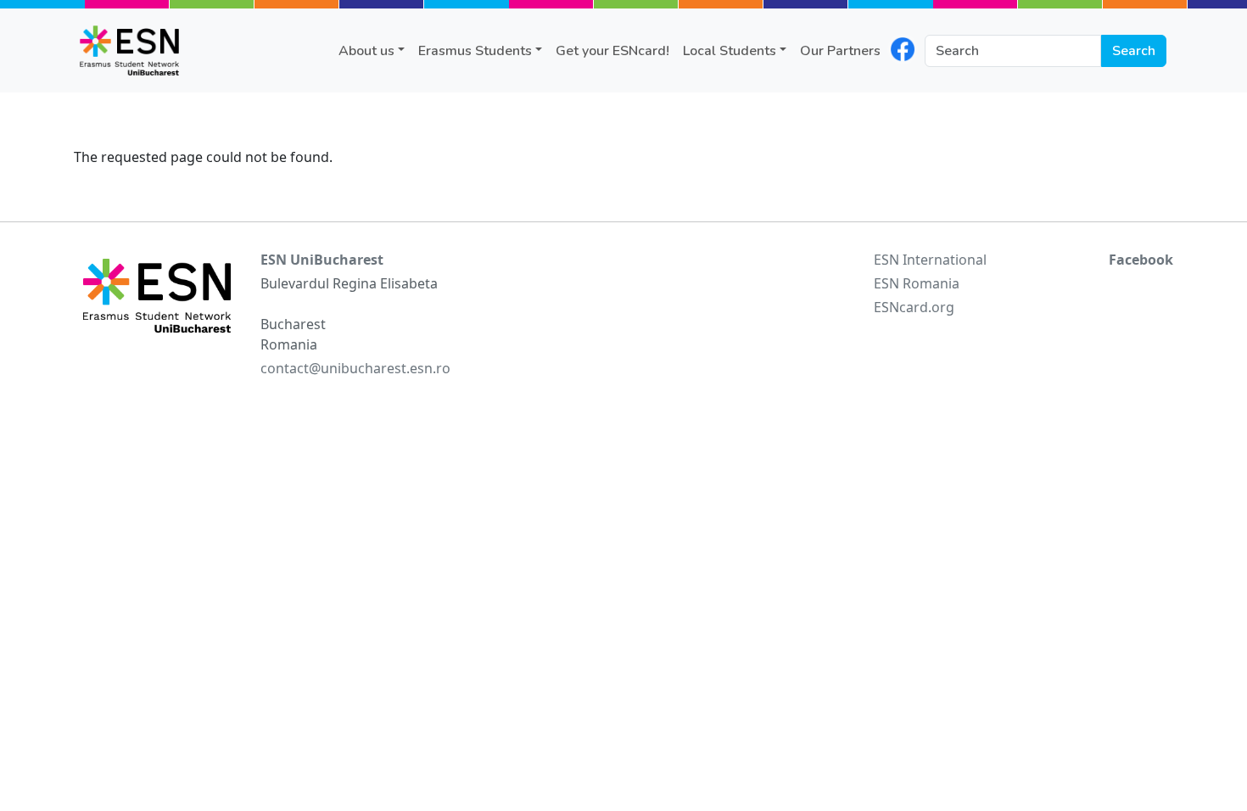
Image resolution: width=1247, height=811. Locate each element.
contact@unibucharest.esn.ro (355, 368)
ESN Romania (916, 283)
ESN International (930, 259)
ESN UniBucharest (321, 259)
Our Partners (840, 51)
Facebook (1141, 259)
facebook (902, 49)
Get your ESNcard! (612, 51)
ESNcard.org (914, 307)
